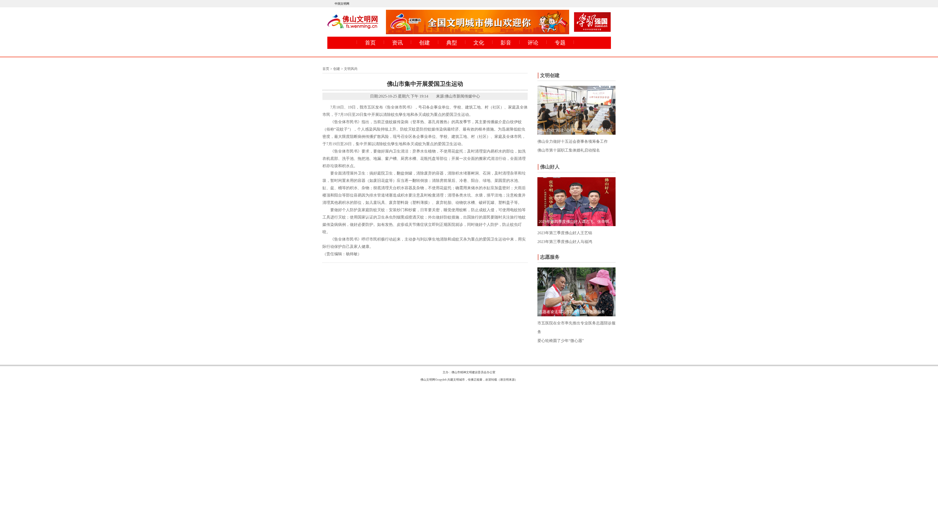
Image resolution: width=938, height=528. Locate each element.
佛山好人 (548, 166)
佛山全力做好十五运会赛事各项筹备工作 (572, 141)
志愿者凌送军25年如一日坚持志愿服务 (572, 312)
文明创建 (548, 74)
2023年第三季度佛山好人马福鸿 (564, 242)
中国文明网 (342, 3)
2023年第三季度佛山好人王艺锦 (564, 233)
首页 (370, 43)
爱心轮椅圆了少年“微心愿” (560, 341)
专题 (560, 43)
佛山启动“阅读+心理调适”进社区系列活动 (575, 130)
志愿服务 (548, 256)
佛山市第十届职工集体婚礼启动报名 (568, 150)
